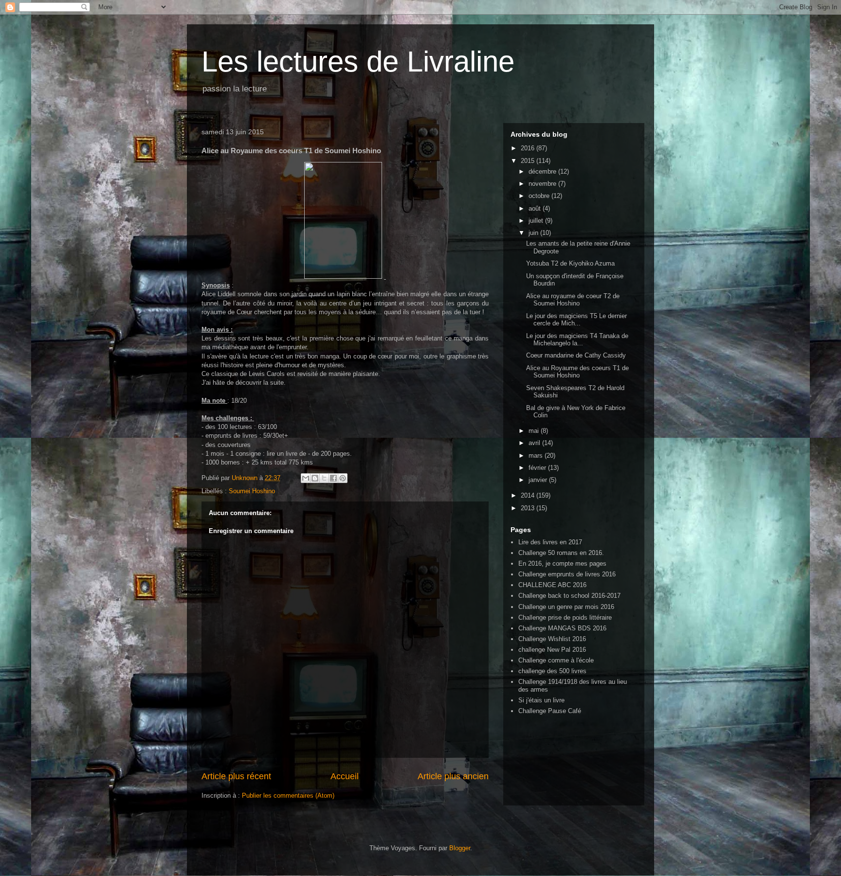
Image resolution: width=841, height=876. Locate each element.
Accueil (344, 776)
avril (535, 443)
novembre (543, 183)
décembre (543, 171)
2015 (528, 160)
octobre (540, 195)
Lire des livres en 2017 (550, 542)
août (536, 208)
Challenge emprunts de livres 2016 (567, 574)
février (538, 467)
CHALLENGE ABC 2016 (552, 585)
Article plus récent (236, 776)
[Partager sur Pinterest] (342, 478)
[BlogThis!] (315, 478)
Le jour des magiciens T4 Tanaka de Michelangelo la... (577, 339)
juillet (537, 220)
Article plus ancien (453, 776)
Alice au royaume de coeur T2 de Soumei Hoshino (573, 299)
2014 (528, 495)
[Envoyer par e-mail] (306, 478)
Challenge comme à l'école (556, 660)
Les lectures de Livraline (357, 61)
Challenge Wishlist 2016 (552, 639)
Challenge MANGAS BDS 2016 (562, 628)
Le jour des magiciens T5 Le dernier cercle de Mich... (576, 319)
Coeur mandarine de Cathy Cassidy (576, 355)
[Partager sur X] (324, 478)
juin (534, 232)
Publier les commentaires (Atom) (288, 795)
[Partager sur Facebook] (333, 478)
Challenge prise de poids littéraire (565, 617)
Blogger (459, 848)
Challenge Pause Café (549, 711)
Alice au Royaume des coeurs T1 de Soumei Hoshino (577, 371)
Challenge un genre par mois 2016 (566, 606)
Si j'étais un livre (541, 700)
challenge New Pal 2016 (552, 649)
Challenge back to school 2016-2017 (569, 595)
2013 (528, 508)
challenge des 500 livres (552, 671)
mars (537, 455)
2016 (528, 148)
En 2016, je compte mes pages (562, 563)
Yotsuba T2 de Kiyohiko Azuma (570, 263)
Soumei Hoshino (252, 491)
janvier (539, 479)
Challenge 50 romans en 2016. (561, 552)
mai (535, 430)
